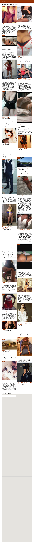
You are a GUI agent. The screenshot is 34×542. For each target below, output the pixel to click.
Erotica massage (6, 350)
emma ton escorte (22, 292)
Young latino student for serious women (25, 383)
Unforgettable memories (7, 80)
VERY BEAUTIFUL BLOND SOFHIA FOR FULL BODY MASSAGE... (8, 227)
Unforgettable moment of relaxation (23, 124)
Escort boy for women (7, 194)
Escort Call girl (21, 56)
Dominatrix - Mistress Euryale (8, 143)
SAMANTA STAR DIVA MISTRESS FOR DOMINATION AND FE (24, 79)
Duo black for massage (23, 148)
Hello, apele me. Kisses (7, 48)
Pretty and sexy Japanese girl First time (24, 324)
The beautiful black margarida (24, 357)
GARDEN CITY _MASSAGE (23, 22)
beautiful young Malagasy (8, 311)
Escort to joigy (5, 117)
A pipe (19, 269)
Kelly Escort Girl (5, 23)
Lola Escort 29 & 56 (6, 282)
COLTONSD (3, 1)
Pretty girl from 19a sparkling (24, 195)
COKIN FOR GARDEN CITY (23, 168)
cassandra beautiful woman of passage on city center (24, 230)
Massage (4, 329)
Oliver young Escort (6, 380)
